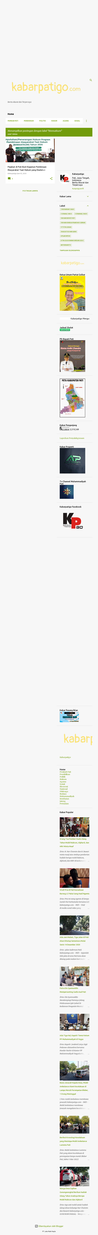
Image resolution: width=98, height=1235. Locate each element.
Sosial (77, 121)
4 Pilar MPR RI (65, 236)
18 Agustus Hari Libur (68, 231)
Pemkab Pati (13, 121)
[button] (51, 178)
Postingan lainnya (30, 191)
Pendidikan (29, 121)
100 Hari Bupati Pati (68, 218)
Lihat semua (12, 134)
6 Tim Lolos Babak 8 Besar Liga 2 (72, 240)
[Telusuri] (90, 80)
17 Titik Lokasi (66, 227)
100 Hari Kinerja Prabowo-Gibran (73, 222)
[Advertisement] (49, 18)
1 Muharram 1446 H (67, 209)
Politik (42, 121)
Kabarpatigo (78, 174)
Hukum (54, 121)
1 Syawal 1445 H (66, 214)
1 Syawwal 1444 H (81, 214)
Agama (66, 121)
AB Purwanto (66, 245)
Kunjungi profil (78, 189)
